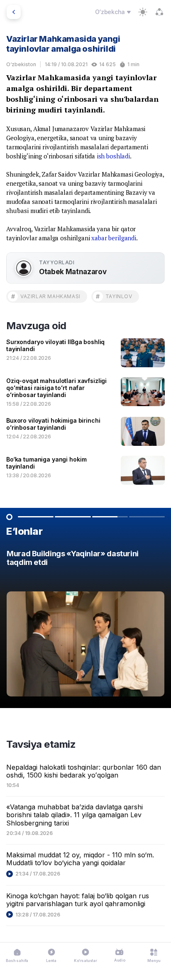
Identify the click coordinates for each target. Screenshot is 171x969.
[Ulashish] (159, 12)
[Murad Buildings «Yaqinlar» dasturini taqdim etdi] (85, 625)
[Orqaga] (14, 12)
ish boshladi (113, 156)
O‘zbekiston (21, 64)
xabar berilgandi (113, 238)
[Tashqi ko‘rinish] (143, 12)
